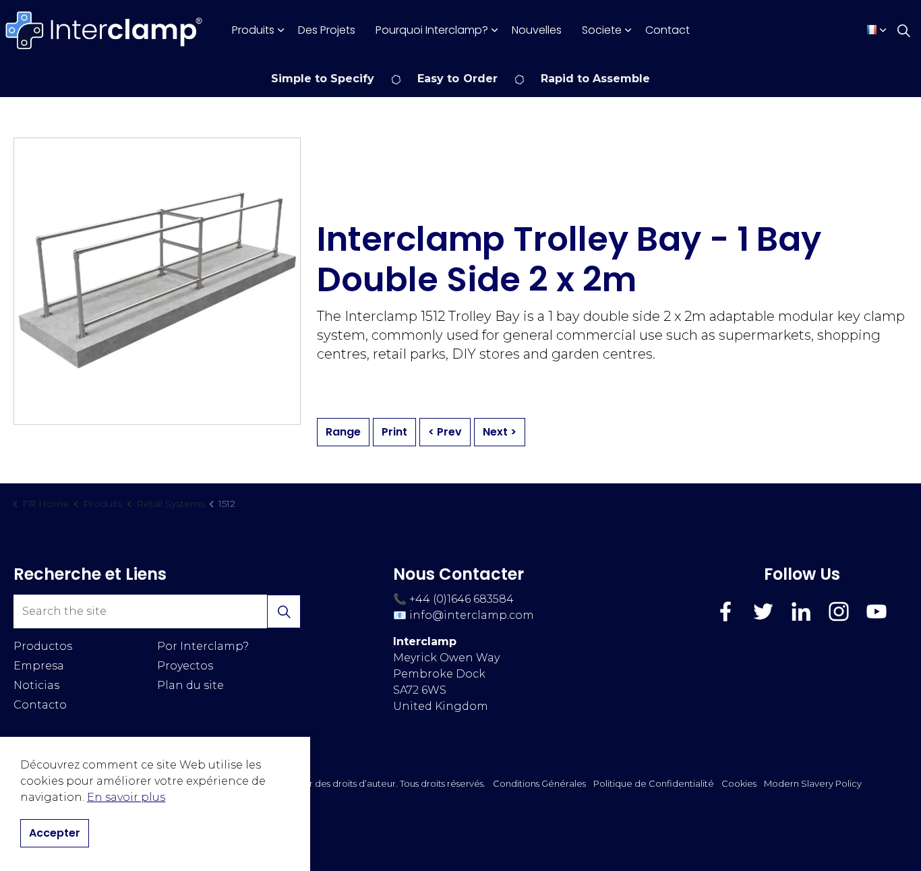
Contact (667, 30)
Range (343, 432)
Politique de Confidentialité (653, 783)
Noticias (36, 685)
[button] (284, 611)
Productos (42, 646)
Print (394, 432)
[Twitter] (763, 611)
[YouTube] (876, 611)
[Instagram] (839, 611)
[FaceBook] (725, 611)
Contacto (40, 704)
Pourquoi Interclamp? (432, 30)
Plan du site (190, 685)
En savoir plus (126, 797)
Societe (602, 30)
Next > (499, 432)
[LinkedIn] (801, 611)
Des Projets (326, 30)
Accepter (54, 833)
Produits (253, 30)
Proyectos (185, 665)
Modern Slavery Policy (813, 783)
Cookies (738, 783)
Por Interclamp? (203, 646)
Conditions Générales (539, 783)
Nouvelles (537, 30)
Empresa (38, 665)
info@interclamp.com (471, 615)
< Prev (445, 432)
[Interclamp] (104, 30)
